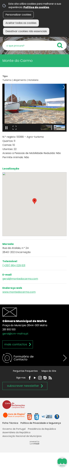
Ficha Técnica (10, 423)
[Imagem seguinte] (61, 104)
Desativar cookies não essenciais (26, 31)
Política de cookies (36, 7)
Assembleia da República (16, 432)
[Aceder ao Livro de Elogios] (14, 416)
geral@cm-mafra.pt (15, 333)
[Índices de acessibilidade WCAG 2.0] (43, 416)
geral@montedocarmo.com (20, 279)
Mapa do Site (49, 371)
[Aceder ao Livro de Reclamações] (13, 406)
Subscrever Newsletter (23, 386)
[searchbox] (34, 45)
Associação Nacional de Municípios (22, 436)
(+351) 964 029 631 (13, 265)
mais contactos (15, 344)
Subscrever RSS (50, 377)
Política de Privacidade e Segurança (41, 423)
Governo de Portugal (14, 429)
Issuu (45, 377)
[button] (46, 127)
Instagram (40, 377)
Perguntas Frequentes (25, 371)
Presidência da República (42, 429)
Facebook (29, 377)
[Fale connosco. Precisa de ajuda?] (34, 462)
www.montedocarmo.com (19, 292)
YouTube (34, 377)
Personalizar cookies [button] (18, 14)
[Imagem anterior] (8, 104)
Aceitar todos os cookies (20, 23)
